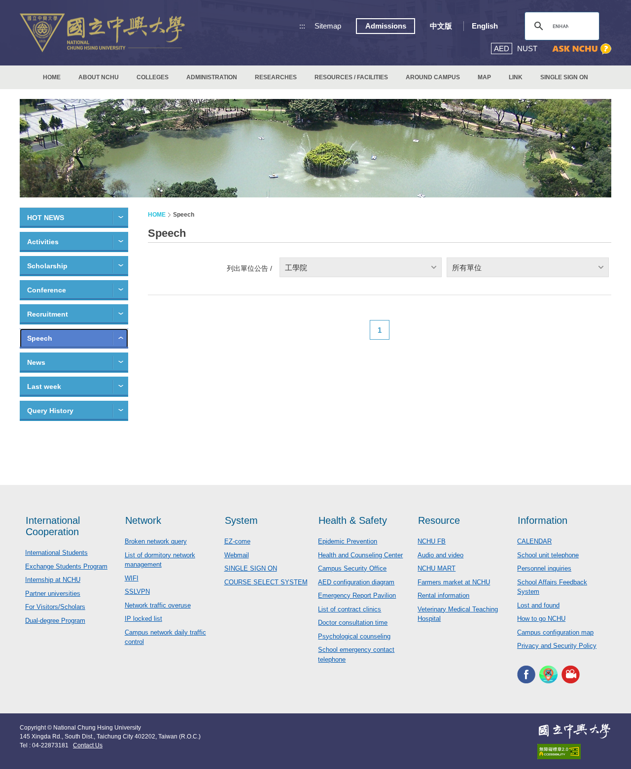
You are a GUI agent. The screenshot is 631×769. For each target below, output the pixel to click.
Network (143, 520)
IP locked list (143, 618)
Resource (439, 520)
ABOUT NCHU (98, 77)
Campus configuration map (555, 632)
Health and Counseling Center (360, 555)
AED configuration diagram (356, 582)
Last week (44, 386)
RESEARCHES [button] (276, 77)
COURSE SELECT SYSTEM (266, 582)
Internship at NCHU (52, 579)
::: (302, 26)
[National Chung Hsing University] (102, 32)
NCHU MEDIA (570, 675)
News (36, 362)
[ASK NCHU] (581, 49)
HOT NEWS (45, 218)
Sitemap (328, 26)
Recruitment (47, 314)
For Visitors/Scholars (55, 606)
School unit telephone (548, 555)
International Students (56, 552)
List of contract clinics (349, 609)
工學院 (296, 267)
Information (542, 520)
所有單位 (467, 267)
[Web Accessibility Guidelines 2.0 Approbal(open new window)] (574, 751)
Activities (43, 242)
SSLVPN (137, 591)
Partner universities (52, 593)
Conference (46, 290)
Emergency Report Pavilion (357, 595)
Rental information (443, 595)
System (241, 520)
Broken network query (156, 541)
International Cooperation (53, 526)
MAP (484, 77)
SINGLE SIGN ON (564, 77)
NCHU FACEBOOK (526, 675)
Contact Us (88, 745)
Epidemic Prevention (347, 541)
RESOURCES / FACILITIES (351, 77)
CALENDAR (534, 541)
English (485, 26)
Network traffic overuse (158, 605)
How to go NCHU (541, 618)
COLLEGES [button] (153, 77)
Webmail (236, 555)
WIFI (132, 578)
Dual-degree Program (55, 620)
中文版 (441, 26)
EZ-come (237, 541)
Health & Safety (352, 520)
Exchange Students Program (66, 566)
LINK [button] (516, 77)
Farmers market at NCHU (454, 582)
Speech (39, 338)
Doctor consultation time (352, 622)
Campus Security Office (352, 568)
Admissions (385, 26)
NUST (527, 48)
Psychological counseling (354, 636)
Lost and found (538, 605)
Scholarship (47, 266)
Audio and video (440, 555)
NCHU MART (437, 568)
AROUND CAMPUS (433, 77)
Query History (50, 411)
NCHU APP (548, 675)
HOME (52, 77)
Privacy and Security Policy (556, 645)
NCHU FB (432, 541)
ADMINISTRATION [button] (211, 77)
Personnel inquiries (544, 568)
